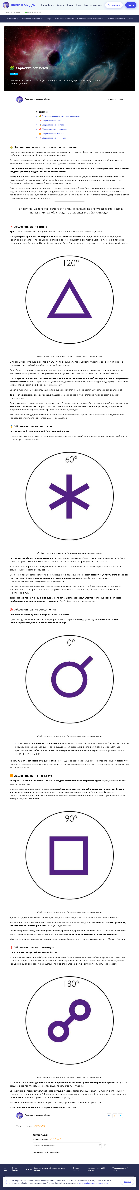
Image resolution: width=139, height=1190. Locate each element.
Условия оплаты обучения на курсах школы (49, 1169)
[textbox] (67, 1145)
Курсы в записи (76, 1169)
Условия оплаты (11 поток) (96, 1169)
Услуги (60, 5)
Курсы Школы (48, 5)
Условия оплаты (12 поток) (121, 1169)
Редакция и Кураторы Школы (37, 99)
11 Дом (6, 12)
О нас (78, 5)
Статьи (69, 5)
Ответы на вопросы (93, 5)
